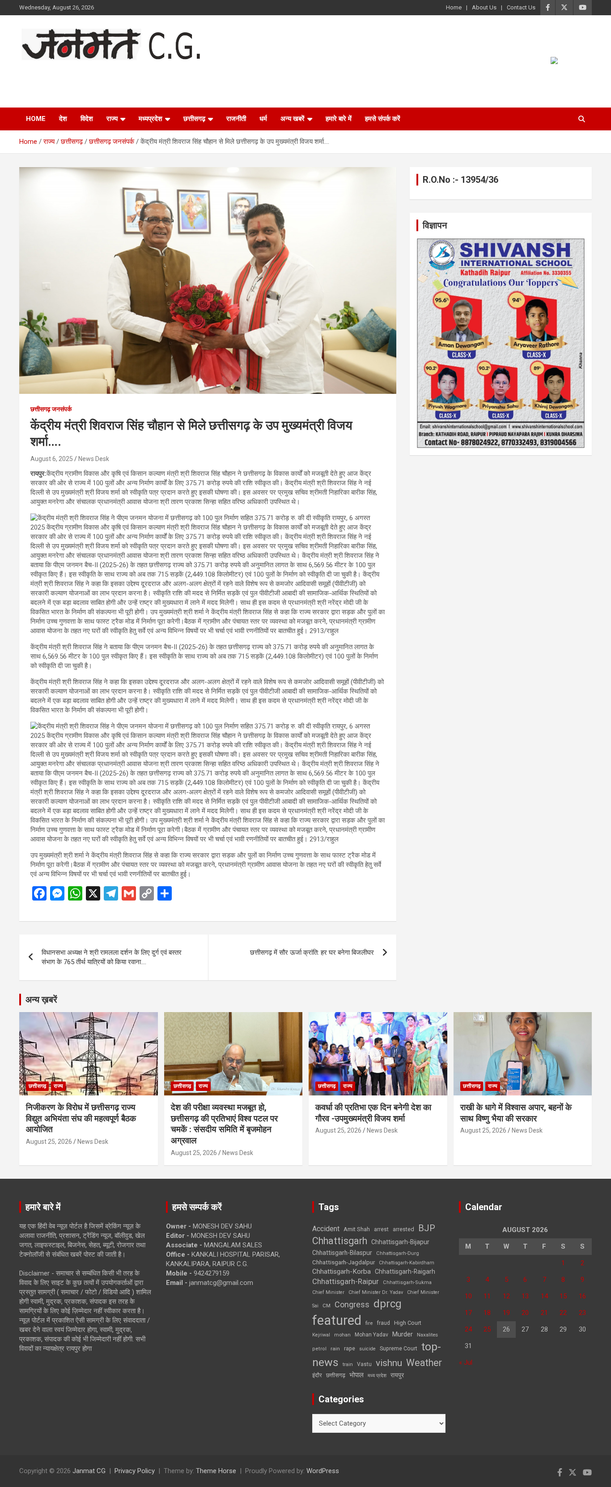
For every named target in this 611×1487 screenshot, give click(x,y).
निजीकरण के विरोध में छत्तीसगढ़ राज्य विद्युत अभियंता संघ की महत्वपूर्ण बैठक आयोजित (81, 1118)
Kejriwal (321, 1335)
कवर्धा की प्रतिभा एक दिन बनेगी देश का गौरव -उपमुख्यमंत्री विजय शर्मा (373, 1113)
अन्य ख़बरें (41, 999)
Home (454, 7)
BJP (426, 1228)
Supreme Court (398, 1348)
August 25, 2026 (49, 1141)
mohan (342, 1335)
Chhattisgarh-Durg (397, 1253)
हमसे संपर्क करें (382, 119)
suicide (367, 1349)
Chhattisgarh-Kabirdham (406, 1263)
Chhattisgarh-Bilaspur (342, 1252)
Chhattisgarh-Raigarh (405, 1271)
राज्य (112, 119)
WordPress (322, 1471)
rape (349, 1348)
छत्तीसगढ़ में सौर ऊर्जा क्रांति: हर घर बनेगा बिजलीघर (312, 952)
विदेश (87, 119)
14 (544, 1296)
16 (582, 1296)
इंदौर (317, 1375)
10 (468, 1296)
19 (506, 1313)
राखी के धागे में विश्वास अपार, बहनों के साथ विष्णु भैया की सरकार (516, 1113)
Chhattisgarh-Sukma (407, 1282)
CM (326, 1305)
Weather (424, 1362)
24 (468, 1329)
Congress (352, 1304)
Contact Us (521, 7)
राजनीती (236, 119)
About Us (484, 7)
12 (506, 1296)
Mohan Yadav (371, 1335)
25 (487, 1329)
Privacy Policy (135, 1471)
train (348, 1364)
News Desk (93, 458)
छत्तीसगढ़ (335, 1375)
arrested (403, 1229)
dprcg (387, 1303)
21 (544, 1313)
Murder (402, 1334)
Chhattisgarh (339, 1240)
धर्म (263, 119)
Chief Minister (328, 1292)
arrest (381, 1229)
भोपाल (356, 1375)
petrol (319, 1349)
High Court (407, 1322)
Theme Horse (216, 1471)
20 (525, 1313)
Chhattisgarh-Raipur (345, 1281)
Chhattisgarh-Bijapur (400, 1242)
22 (563, 1313)
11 (487, 1296)
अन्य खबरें (292, 119)
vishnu (389, 1363)
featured (336, 1320)
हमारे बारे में (339, 119)
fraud (383, 1323)
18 (487, 1313)
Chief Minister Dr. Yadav (375, 1292)
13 (525, 1296)
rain (335, 1348)
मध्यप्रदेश (150, 119)
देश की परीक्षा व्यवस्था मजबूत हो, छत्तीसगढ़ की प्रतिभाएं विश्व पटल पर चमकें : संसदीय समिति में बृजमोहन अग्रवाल (224, 1124)
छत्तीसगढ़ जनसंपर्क (51, 409)
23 (582, 1313)
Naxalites (427, 1335)
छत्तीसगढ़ (194, 119)
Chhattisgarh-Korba (341, 1271)
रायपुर (397, 1375)
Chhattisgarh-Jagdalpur (343, 1262)
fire (369, 1323)
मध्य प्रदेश (377, 1376)
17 (468, 1313)
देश (63, 119)
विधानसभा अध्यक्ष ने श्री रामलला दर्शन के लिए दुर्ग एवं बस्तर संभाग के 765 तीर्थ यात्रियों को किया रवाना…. (112, 957)
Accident (325, 1228)
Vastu (364, 1364)
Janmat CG (63, 72)
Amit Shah (357, 1229)
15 (563, 1296)
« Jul (465, 1362)
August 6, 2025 (51, 458)
